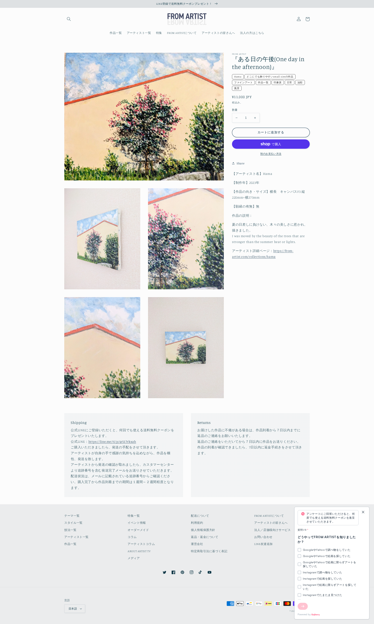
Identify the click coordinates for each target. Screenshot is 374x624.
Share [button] (240, 163)
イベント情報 (137, 522)
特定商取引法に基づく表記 (209, 551)
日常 (289, 82)
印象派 (278, 82)
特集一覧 (134, 515)
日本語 (73, 608)
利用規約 (197, 522)
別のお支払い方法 (270, 153)
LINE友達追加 (263, 544)
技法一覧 (70, 530)
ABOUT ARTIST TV (139, 551)
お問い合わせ (263, 537)
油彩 (300, 82)
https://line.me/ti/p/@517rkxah (112, 442)
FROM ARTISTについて (269, 515)
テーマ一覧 (71, 515)
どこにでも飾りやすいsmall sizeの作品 (270, 76)
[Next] (303, 606)
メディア (134, 558)
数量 (235, 109)
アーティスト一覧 (76, 537)
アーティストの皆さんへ (271, 522)
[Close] (363, 512)
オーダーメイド (138, 530)
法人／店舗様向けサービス (272, 530)
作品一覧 (263, 82)
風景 (236, 88)
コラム (132, 537)
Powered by (304, 614)
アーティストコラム (141, 544)
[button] (68, 19)
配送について (200, 515)
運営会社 (197, 544)
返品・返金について (204, 537)
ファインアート (243, 82)
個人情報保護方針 (203, 530)
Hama (238, 76)
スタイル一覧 (73, 522)
